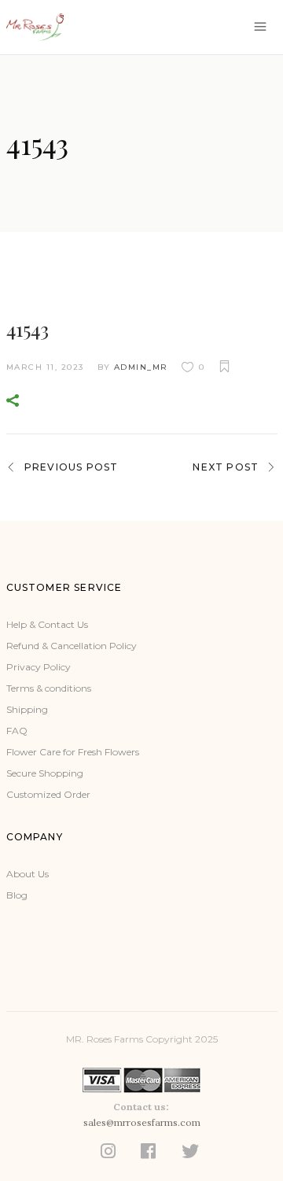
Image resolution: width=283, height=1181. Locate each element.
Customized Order (48, 794)
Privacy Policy (38, 667)
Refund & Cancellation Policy (71, 645)
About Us (27, 874)
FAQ (17, 730)
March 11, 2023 (45, 367)
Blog (17, 895)
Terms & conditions (48, 688)
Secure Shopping (44, 773)
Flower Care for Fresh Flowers (72, 752)
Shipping (27, 709)
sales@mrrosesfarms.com (141, 1122)
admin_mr (141, 367)
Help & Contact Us (47, 624)
